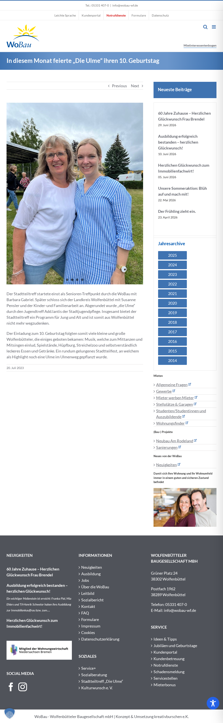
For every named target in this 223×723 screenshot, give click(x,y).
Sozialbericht (92, 599)
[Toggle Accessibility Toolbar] (213, 703)
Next (135, 85)
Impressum (90, 626)
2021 (172, 293)
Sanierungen (166, 447)
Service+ (88, 668)
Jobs (85, 580)
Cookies (88, 632)
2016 (172, 341)
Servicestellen (165, 678)
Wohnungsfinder (170, 423)
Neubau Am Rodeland (174, 440)
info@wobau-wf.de (125, 5)
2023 (172, 274)
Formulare (90, 619)
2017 (172, 331)
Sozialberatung (94, 674)
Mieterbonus (165, 684)
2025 (172, 255)
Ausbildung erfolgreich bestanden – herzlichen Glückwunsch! (178, 142)
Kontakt (88, 606)
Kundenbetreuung (169, 658)
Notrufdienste (166, 665)
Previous (119, 85)
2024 (172, 264)
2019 (172, 312)
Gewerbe (164, 391)
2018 (172, 322)
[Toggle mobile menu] (214, 27)
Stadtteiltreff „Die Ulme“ (102, 681)
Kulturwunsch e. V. (97, 687)
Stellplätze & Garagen (174, 404)
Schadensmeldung (169, 671)
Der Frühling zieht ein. (177, 211)
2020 (172, 303)
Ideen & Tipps (165, 639)
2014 (172, 360)
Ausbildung (91, 573)
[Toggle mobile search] (205, 27)
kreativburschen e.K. (171, 716)
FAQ (85, 613)
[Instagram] (22, 687)
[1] (75, 193)
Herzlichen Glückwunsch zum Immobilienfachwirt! (32, 623)
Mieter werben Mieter (175, 397)
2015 (172, 351)
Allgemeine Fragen (172, 384)
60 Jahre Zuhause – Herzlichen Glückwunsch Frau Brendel (33, 572)
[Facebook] (11, 687)
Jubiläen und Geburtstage (175, 645)
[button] (9, 713)
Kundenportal (165, 652)
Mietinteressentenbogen (200, 45)
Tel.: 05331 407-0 (97, 5)
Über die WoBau (95, 586)
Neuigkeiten (166, 464)
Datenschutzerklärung (100, 639)
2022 (172, 284)
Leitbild (87, 593)
